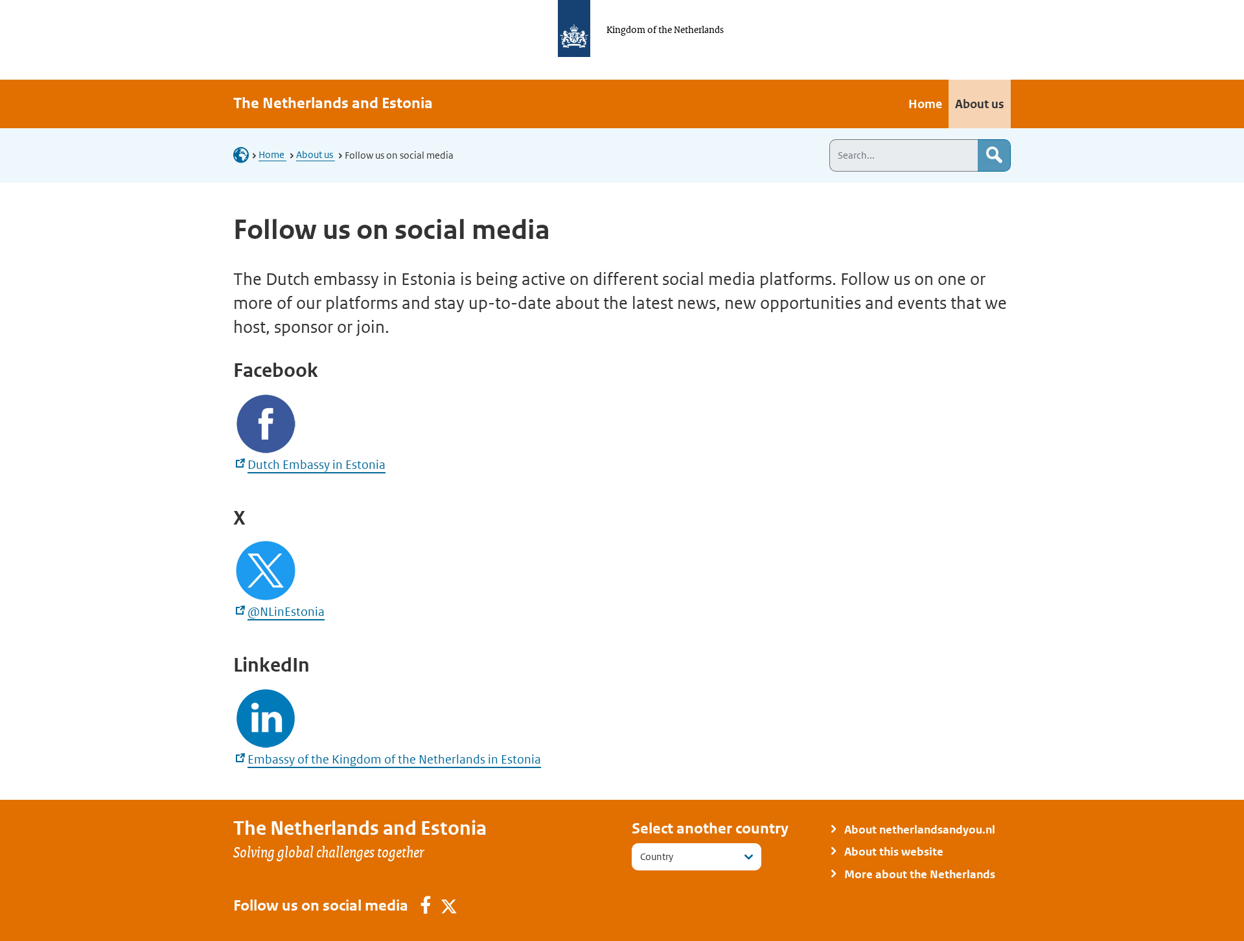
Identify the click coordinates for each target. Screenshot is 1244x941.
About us (315, 154)
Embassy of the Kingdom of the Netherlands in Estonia (394, 759)
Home (272, 154)
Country (656, 856)
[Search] (994, 155)
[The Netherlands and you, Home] (245, 154)
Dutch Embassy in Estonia (317, 464)
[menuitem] (925, 104)
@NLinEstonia (286, 611)
